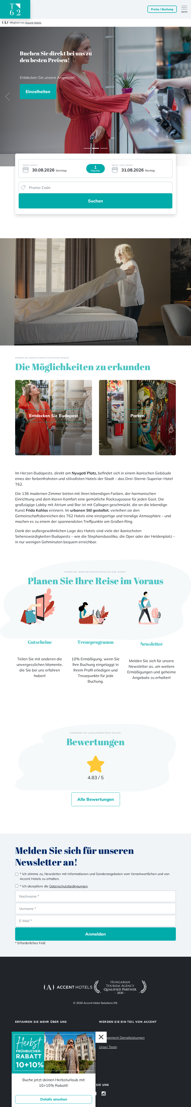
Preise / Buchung (162, 9)
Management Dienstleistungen (122, 1038)
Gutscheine (40, 642)
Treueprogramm (95, 642)
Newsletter (151, 644)
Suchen (95, 201)
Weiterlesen (52, 101)
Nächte (95, 170)
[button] (7, 96)
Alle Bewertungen (95, 799)
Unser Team (108, 1047)
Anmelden (95, 934)
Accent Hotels (33, 22)
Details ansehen (53, 1099)
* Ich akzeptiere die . (54, 886)
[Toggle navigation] (186, 9)
